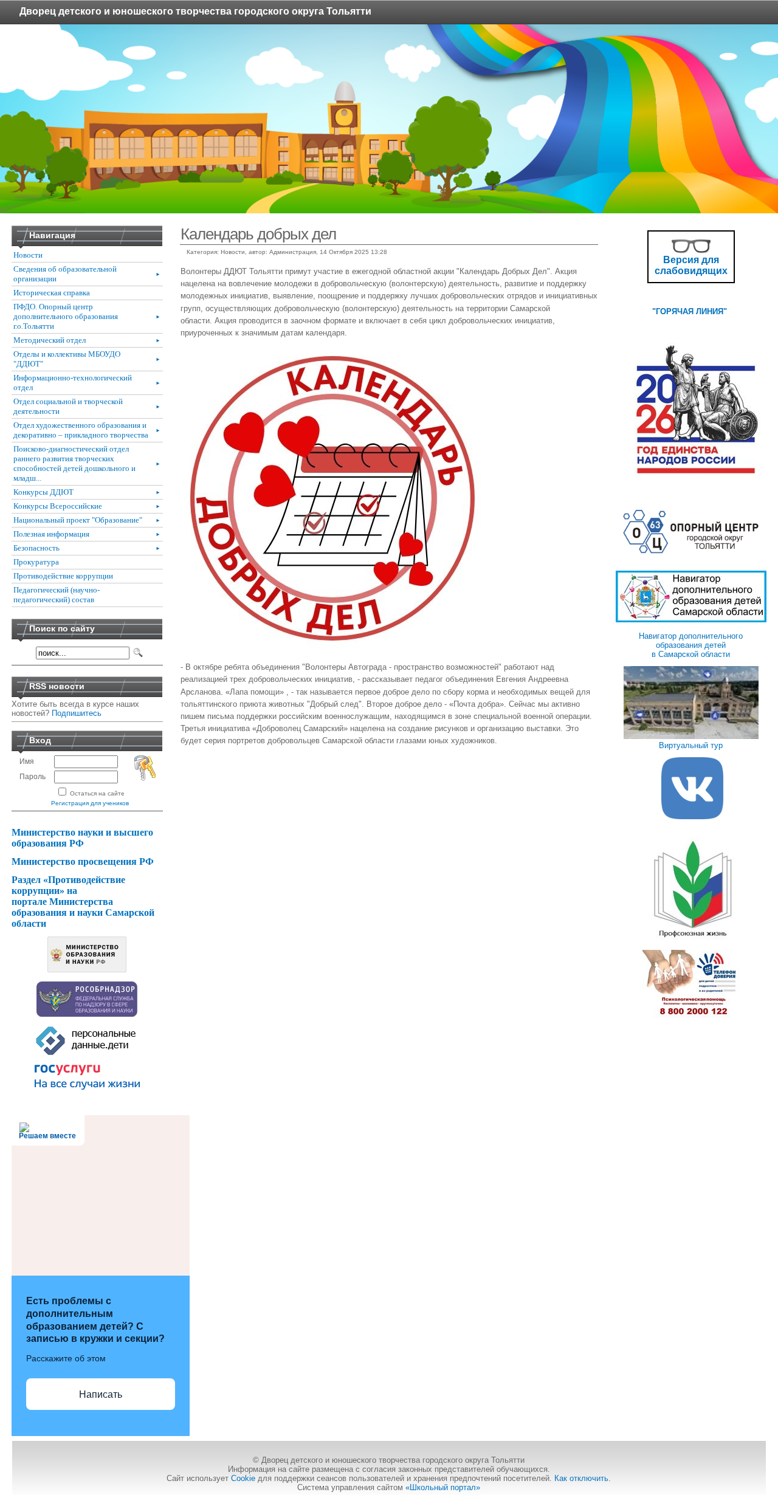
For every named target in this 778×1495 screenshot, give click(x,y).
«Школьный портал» (442, 1487)
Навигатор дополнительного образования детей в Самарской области (691, 645)
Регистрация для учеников (90, 803)
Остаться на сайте (97, 793)
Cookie (243, 1478)
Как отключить (581, 1478)
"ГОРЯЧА (670, 311)
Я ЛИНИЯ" (708, 311)
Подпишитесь (77, 713)
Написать (100, 1394)
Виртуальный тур (691, 745)
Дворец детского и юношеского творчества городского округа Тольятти (195, 11)
